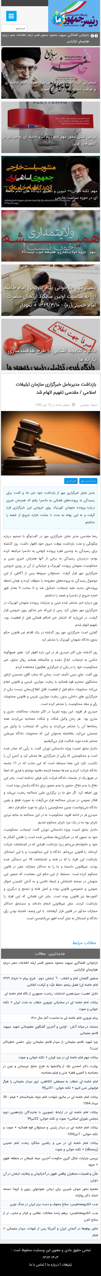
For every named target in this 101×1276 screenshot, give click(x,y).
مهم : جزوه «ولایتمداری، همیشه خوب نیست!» (59, 252)
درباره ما (53, 1264)
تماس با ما (36, 1264)
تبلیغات (67, 1264)
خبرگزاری (71, 481)
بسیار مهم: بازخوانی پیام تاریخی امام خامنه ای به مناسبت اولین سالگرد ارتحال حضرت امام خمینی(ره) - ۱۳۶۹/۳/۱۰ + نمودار (50, 296)
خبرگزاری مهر (88, 481)
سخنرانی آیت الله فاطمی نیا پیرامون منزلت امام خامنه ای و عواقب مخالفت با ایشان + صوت (50, 85)
